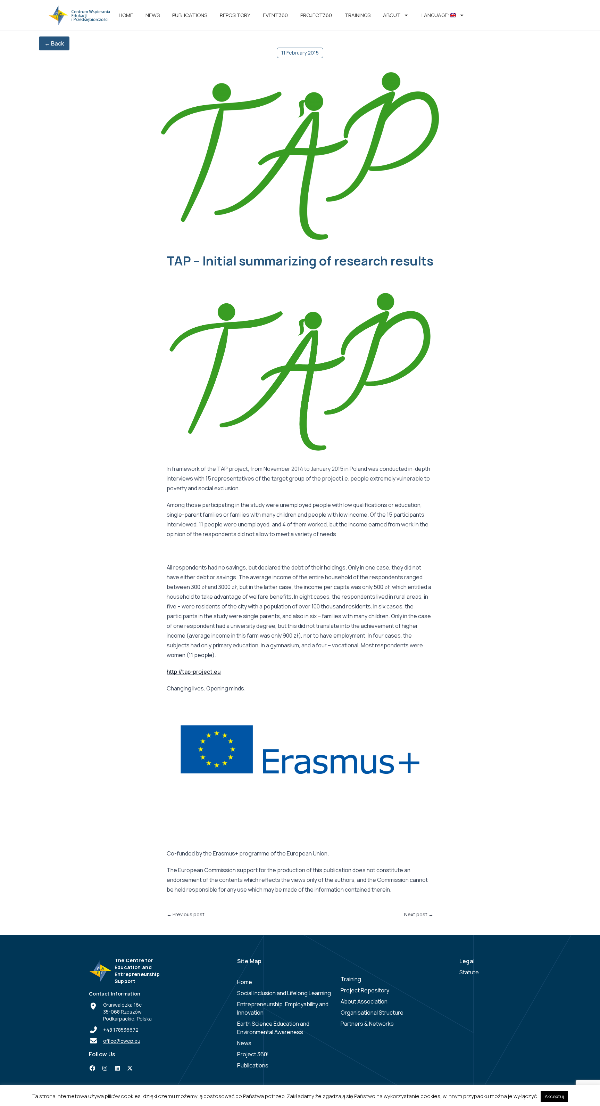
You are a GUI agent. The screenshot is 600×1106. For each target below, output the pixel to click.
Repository (235, 15)
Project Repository (365, 990)
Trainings (357, 15)
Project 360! (253, 1054)
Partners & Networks (367, 1023)
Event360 (275, 15)
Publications (189, 15)
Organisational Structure (372, 1012)
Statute (469, 972)
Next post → (418, 914)
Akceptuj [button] (554, 1096)
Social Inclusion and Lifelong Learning (284, 993)
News (152, 15)
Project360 (316, 15)
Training (351, 979)
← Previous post (186, 914)
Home (126, 15)
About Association (364, 1001)
